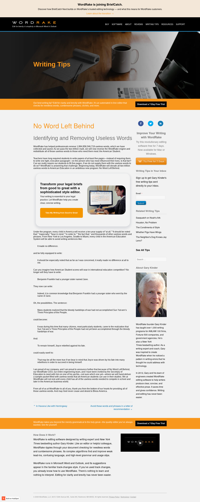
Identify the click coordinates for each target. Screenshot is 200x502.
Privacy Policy (114, 497)
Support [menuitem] (180, 24)
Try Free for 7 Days (153, 161)
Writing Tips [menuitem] (152, 24)
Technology (125, 497)
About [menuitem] (128, 24)
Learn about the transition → (100, 13)
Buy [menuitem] (107, 24)
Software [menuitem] (117, 24)
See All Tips (143, 250)
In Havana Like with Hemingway (51, 405)
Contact (133, 497)
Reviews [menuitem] (138, 24)
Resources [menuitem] (167, 24)
